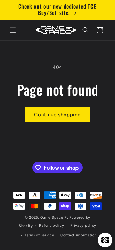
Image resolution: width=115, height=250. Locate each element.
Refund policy (51, 225)
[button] (13, 30)
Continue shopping (57, 115)
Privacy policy (83, 225)
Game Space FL (54, 217)
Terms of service (39, 235)
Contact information (78, 235)
